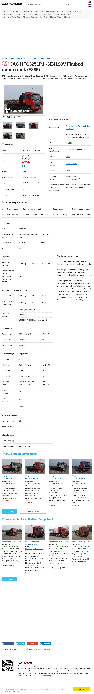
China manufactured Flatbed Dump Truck (27, 519)
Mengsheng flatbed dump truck (58, 546)
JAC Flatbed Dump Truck (14, 58)
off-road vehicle (52, 11)
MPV (36, 11)
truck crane (65, 14)
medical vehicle (56, 17)
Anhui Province (71, 164)
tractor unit (26, 14)
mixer (18, 14)
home (6, 11)
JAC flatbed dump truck (9, 483)
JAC (68, 58)
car (12, 11)
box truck (77, 11)
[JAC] (33, 159)
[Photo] (23, 99)
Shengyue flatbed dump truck (11, 546)
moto (42, 11)
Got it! (81, 689)
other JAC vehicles (34, 511)
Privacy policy (46, 676)
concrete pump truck (12, 17)
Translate (46, 650)
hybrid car (28, 11)
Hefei (68, 157)
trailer (35, 14)
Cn (91, 4)
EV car (19, 11)
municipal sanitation (30, 17)
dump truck (9, 14)
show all (9, 511)
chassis (67, 17)
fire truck (44, 17)
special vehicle (45, 14)
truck (69, 11)
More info (15, 691)
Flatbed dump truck (29, 177)
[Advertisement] (47, 37)
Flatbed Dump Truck (41, 58)
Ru (91, 7)
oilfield (56, 14)
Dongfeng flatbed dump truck (81, 546)
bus (63, 11)
